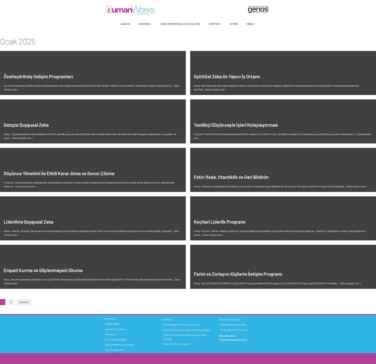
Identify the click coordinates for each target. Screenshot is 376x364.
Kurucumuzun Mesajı (116, 339)
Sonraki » (24, 302)
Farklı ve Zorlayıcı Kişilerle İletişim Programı (238, 274)
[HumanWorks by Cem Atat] (130, 10)
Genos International (229, 319)
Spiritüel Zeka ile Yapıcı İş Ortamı (227, 76)
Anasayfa (125, 24)
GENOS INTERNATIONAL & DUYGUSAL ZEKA (180, 24)
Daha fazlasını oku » (215, 89)
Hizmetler (167, 319)
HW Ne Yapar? (112, 323)
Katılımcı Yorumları (115, 329)
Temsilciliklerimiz (114, 349)
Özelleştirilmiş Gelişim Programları (38, 76)
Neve (107, 356)
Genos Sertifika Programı (176, 343)
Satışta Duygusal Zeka (26, 125)
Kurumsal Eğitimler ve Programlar (181, 324)
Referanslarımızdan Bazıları (119, 344)
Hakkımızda (110, 318)
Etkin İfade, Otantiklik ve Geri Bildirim (231, 177)
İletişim (234, 24)
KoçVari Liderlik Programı (219, 222)
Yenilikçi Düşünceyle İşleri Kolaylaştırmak (236, 125)
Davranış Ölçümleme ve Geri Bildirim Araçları (186, 329)
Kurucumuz (111, 334)
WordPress (117, 356)
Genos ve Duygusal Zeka (233, 324)
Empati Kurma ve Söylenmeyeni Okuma (43, 270)
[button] (151, 23)
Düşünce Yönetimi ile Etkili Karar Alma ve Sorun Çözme (59, 173)
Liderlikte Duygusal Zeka (28, 222)
